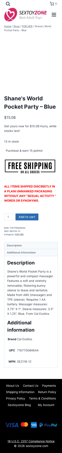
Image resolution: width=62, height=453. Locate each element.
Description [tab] (14, 245)
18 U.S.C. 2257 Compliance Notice (31, 441)
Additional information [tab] (21, 252)
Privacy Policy (15, 398)
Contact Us (30, 385)
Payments (49, 385)
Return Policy (47, 392)
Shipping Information (20, 392)
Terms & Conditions (42, 398)
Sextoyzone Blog (19, 405)
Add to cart (27, 217)
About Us (12, 385)
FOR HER (19, 234)
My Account (46, 405)
